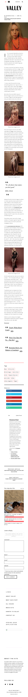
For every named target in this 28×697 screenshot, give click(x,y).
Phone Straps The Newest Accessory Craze (14, 479)
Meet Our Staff (12, 600)
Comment (7, 539)
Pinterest (10, 397)
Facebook (10, 390)
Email (9, 407)
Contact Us (10, 615)
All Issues (10, 604)
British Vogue (7, 372)
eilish (5, 375)
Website (6, 565)
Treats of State (14, 451)
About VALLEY (11, 596)
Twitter (9, 394)
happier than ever (13, 375)
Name (6, 554)
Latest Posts (19, 415)
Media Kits (10, 607)
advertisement (9, 75)
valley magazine (8, 381)
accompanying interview (13, 226)
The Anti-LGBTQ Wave (15, 458)
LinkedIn (10, 404)
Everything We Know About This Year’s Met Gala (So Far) (14, 470)
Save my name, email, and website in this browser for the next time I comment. (13, 573)
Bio (9, 415)
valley (12, 378)
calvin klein (16, 372)
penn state (7, 378)
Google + (9, 400)
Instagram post (18, 207)
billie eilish (11, 369)
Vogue (15, 381)
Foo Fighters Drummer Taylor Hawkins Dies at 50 (15, 455)
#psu (5, 369)
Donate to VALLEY (12, 611)
